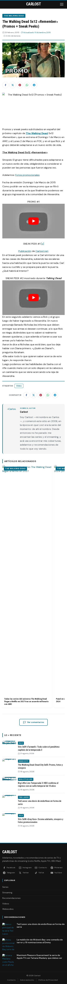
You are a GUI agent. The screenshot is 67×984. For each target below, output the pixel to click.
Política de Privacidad (48, 980)
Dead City (23, 761)
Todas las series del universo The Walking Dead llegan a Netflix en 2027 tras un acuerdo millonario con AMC (26, 701)
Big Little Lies (25, 779)
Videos (5, 903)
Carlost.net (42, 251)
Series (5, 887)
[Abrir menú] (62, 4)
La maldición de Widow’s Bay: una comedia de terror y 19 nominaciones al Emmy (40, 941)
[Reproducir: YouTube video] (33, 221)
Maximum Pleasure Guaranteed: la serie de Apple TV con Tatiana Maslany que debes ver (39, 956)
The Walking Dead (14, 15)
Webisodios (8, 909)
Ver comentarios (35, 722)
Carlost (9, 852)
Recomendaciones (11, 898)
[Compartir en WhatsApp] (27, 85)
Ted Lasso (24, 797)
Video (19, 386)
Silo (21, 743)
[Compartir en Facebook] (5, 85)
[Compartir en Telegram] (34, 85)
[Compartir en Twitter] (13, 85)
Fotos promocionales (27, 175)
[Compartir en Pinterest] (20, 85)
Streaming (7, 892)
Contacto (11, 980)
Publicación (24, 251)
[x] (42, 243)
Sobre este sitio (27, 980)
